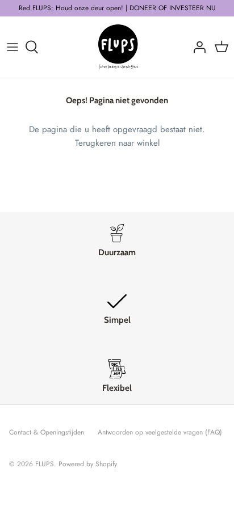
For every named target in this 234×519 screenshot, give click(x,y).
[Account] (196, 47)
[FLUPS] (117, 47)
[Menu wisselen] (12, 47)
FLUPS (44, 464)
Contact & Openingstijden (46, 432)
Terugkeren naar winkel (117, 143)
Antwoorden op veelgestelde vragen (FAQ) (160, 432)
